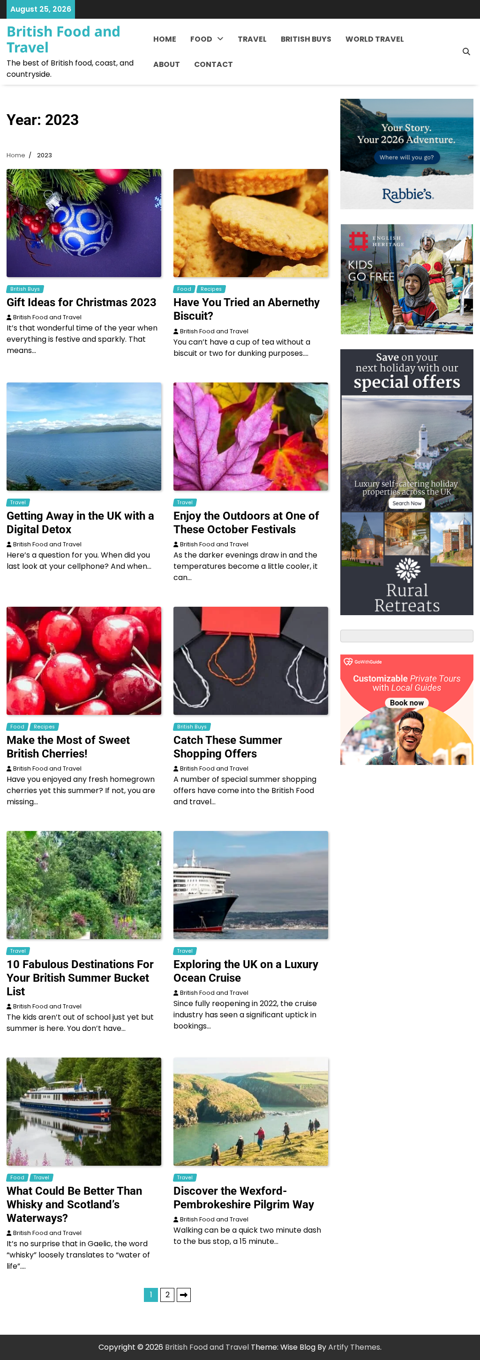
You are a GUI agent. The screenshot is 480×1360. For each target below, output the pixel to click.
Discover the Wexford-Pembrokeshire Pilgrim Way (243, 1197)
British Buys (306, 39)
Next (184, 1295)
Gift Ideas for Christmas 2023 (82, 302)
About (166, 64)
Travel (252, 39)
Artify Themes (354, 1347)
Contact (213, 64)
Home (164, 39)
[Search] (466, 52)
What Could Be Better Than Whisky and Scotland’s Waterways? (74, 1204)
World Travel (374, 39)
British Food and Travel (63, 39)
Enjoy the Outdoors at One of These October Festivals (246, 522)
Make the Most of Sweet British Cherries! (68, 747)
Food (201, 39)
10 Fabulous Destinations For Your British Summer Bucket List (80, 978)
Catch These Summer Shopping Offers (227, 747)
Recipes (205, 80)
